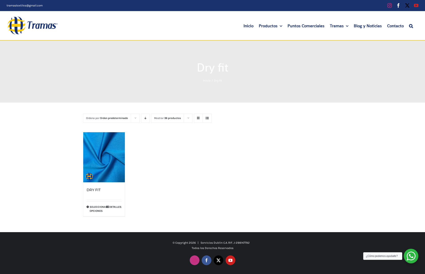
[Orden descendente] (145, 118)
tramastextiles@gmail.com (25, 5)
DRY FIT (93, 190)
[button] (411, 25)
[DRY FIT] (104, 157)
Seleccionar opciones (97, 208)
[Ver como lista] (207, 118)
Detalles (115, 206)
